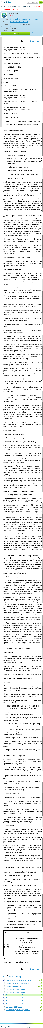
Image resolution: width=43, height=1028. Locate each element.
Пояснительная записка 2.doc (16, 989)
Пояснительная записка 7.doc (16, 1001)
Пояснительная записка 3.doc (16, 992)
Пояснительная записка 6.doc (16, 998)
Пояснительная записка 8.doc (16, 1004)
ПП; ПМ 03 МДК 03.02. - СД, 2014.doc (18, 1010)
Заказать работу (11, 9)
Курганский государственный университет (25, 19)
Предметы (12, 6)
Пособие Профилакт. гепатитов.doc (17, 983)
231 (39, 980)
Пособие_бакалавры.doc (14, 986)
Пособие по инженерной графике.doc (18, 980)
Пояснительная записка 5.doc (16, 995)
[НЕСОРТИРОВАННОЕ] (19, 22)
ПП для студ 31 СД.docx (14, 1007)
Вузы (3, 6)
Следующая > (36, 41)
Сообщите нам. (18, 17)
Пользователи (24, 6)
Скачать (16, 33)
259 (39, 986)
